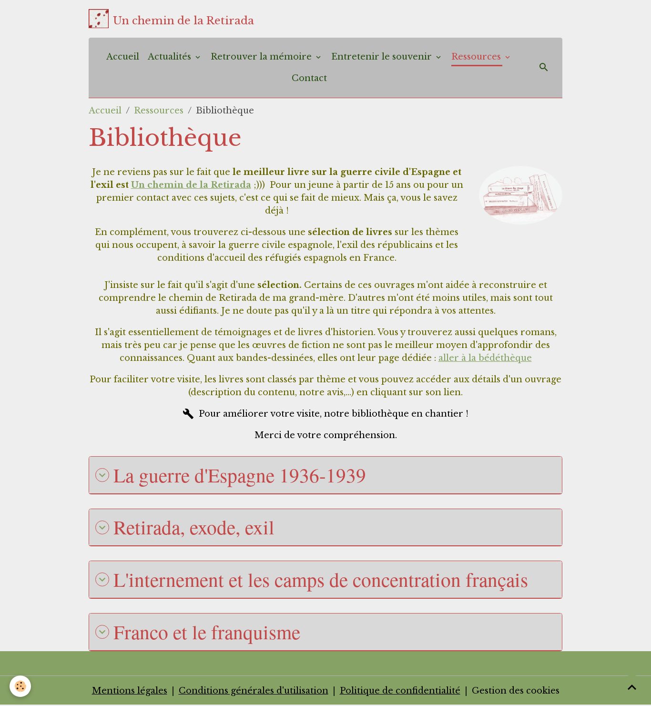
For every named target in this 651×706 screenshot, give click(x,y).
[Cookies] (20, 686)
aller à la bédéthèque (485, 358)
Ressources (477, 56)
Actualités (170, 56)
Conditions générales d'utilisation (253, 691)
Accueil (122, 56)
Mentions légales (129, 691)
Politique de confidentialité (400, 691)
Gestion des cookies (515, 691)
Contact (309, 78)
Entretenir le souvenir (382, 56)
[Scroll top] (632, 687)
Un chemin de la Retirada (191, 185)
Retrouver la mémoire (262, 56)
